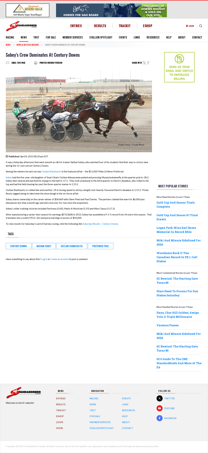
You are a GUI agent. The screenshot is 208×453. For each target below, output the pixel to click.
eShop (147, 25)
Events (123, 37)
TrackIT (125, 25)
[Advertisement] (179, 132)
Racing (10, 37)
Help (169, 37)
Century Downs (18, 246)
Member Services (73, 37)
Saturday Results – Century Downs (100, 223)
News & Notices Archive (28, 44)
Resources (153, 37)
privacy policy (152, 446)
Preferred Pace (100, 246)
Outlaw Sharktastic (51, 171)
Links (137, 37)
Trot (36, 37)
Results (100, 25)
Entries (76, 25)
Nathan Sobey (44, 246)
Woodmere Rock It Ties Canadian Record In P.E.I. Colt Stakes (177, 257)
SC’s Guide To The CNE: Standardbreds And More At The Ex (179, 363)
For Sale (51, 37)
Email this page (18, 62)
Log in (44, 259)
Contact (197, 37)
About (181, 37)
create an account (60, 259)
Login (191, 25)
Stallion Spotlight (100, 37)
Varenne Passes (168, 325)
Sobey (9, 177)
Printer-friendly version (51, 62)
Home (59, 428)
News (24, 37)
